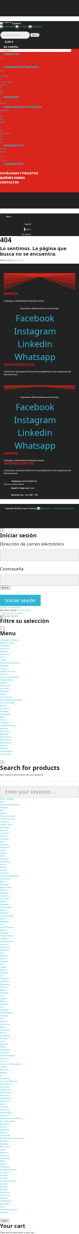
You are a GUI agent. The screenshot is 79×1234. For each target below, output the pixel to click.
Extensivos (5, 847)
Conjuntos (4, 821)
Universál (4, 838)
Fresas (3, 1047)
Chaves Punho (6, 680)
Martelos (4, 728)
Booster (3, 1132)
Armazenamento (7, 1055)
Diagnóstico (5, 1089)
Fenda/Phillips (6, 941)
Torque (3, 668)
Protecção (4, 722)
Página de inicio (17, 260)
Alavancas (4, 950)
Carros (3, 657)
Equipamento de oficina (11, 1118)
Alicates (3, 674)
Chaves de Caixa (7, 671)
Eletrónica (4, 708)
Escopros (4, 1175)
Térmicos (4, 748)
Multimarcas (6, 739)
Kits (1, 810)
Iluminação (5, 714)
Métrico (3, 881)
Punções (4, 1178)
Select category (7, 799)
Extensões (4, 688)
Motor (3, 717)
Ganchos (4, 944)
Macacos (4, 1152)
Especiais (4, 844)
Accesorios (5, 654)
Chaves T (4, 967)
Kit (1, 1075)
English (25, 26)
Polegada (4, 884)
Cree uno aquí (23, 610)
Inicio (2, 801)
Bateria (3, 694)
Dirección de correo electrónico (32, 544)
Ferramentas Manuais (10, 804)
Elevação (4, 711)
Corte (2, 841)
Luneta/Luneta (6, 915)
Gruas (2, 1149)
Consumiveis (6, 1201)
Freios (3, 850)
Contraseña (12, 569)
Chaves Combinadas (9, 677)
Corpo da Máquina (8, 1081)
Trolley (3, 660)
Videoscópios (6, 751)
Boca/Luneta (6, 887)
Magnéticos (5, 1049)
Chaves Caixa (6, 824)
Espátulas (4, 938)
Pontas (3, 853)
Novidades (5, 1203)
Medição (4, 734)
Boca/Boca (5, 878)
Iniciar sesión (20, 600)
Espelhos (4, 1044)
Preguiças (4, 1155)
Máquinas (4, 1069)
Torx (2, 924)
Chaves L (4, 955)
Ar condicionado (7, 702)
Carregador (5, 1135)
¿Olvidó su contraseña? (10, 607)
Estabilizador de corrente (11, 1138)
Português (10, 26)
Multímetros (5, 742)
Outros (3, 720)
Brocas (3, 1027)
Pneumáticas (6, 697)
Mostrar (5, 587)
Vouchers (4, 1212)
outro (2, 1206)
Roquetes (4, 665)
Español (38, 26)
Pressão (3, 836)
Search (35, 35)
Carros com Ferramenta (11, 1064)
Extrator (3, 682)
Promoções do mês (8, 1209)
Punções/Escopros (8, 725)
